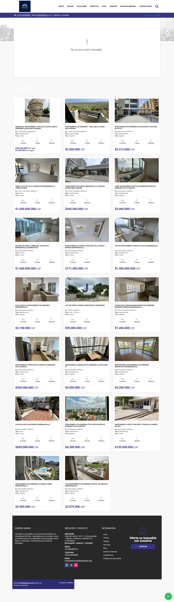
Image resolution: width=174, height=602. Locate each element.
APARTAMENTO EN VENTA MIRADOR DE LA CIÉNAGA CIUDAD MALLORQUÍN (85, 187)
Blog (104, 6)
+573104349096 (23, 15)
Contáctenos (145, 6)
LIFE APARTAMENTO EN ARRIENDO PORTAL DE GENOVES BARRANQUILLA (86, 485)
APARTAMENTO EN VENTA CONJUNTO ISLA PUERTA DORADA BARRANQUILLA (85, 247)
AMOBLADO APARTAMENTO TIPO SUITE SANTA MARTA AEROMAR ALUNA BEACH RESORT (36, 127)
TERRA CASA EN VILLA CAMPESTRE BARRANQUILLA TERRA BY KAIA (35, 187)
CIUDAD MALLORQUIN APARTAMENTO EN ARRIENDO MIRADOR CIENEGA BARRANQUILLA (135, 306)
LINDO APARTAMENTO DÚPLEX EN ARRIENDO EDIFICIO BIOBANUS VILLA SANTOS (135, 187)
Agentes (113, 6)
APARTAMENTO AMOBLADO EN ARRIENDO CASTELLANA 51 (86, 366)
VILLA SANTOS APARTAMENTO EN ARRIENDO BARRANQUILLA (32, 306)
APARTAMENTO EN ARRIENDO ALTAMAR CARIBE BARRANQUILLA (33, 485)
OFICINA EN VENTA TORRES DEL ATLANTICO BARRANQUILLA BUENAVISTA (32, 247)
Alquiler (106, 541)
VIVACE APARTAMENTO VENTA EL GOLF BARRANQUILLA (136, 246)
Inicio (61, 6)
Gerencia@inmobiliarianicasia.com (78, 561)
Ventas (70, 6)
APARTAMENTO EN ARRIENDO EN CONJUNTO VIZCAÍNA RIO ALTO (136, 127)
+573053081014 (42, 15)
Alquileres (82, 6)
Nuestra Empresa (128, 6)
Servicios (94, 6)
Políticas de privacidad (112, 558)
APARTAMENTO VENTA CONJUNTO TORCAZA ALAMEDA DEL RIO (136, 425)
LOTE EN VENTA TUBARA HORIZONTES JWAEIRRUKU (85, 305)
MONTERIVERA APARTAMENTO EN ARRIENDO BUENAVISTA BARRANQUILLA (132, 366)
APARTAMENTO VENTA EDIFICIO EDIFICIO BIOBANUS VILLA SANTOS (35, 366)
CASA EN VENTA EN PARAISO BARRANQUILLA (32, 424)
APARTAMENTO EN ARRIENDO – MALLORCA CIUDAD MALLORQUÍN (85, 127)
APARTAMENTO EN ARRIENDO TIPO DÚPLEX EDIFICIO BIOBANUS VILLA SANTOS (85, 425)
